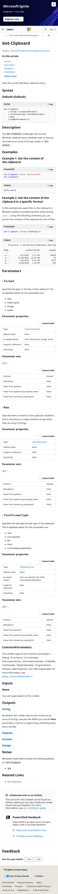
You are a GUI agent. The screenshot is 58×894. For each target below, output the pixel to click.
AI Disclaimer (8, 882)
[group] (29, 254)
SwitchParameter (39, 442)
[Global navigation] (2, 29)
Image (6, 745)
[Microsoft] (29, 29)
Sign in (53, 29)
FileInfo (7, 733)
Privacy (18, 886)
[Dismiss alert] (54, 4)
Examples (8, 68)
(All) (4, 363)
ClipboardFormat (32, 329)
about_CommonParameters (16, 676)
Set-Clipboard (14, 781)
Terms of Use (8, 890)
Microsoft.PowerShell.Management (25, 35)
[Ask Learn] (49, 35)
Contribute (7, 886)
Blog (39, 882)
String (6, 709)
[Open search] (45, 29)
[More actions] (53, 35)
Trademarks (22, 890)
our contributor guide (34, 808)
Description (9, 65)
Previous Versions (25, 882)
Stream (7, 739)
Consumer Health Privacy (38, 886)
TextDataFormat (27, 567)
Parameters (9, 72)
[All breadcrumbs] (4, 35)
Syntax (7, 61)
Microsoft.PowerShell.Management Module (30, 51)
